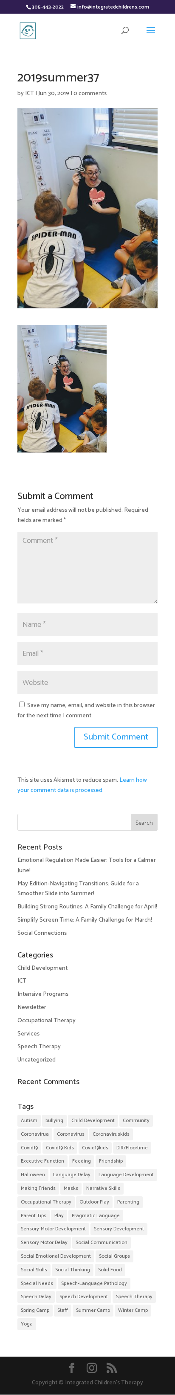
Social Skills (34, 1270)
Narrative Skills (103, 1188)
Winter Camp (133, 1310)
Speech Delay (36, 1297)
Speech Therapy (39, 1047)
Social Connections (42, 933)
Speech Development (83, 1297)
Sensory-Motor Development (53, 1229)
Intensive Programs (42, 994)
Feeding (81, 1161)
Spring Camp (35, 1310)
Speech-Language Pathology (94, 1283)
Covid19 (29, 1148)
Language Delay (71, 1175)
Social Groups (114, 1256)
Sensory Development (119, 1229)
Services (28, 1034)
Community (136, 1121)
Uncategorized (36, 1060)
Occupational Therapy (46, 1021)
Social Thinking (72, 1270)
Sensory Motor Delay (44, 1242)
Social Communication (101, 1242)
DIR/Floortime (132, 1148)
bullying (54, 1121)
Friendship (111, 1161)
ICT (29, 94)
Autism (29, 1121)
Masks (71, 1188)
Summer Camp (93, 1310)
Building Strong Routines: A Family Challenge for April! (87, 907)
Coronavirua (35, 1134)
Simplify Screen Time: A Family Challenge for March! (84, 920)
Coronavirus (71, 1134)
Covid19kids (95, 1148)
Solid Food (110, 1270)
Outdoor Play (94, 1202)
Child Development (42, 968)
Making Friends (38, 1188)
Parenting (128, 1202)
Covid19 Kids (60, 1148)
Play (59, 1216)
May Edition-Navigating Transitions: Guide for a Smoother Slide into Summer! (78, 889)
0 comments (90, 94)
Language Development (126, 1175)
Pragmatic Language (96, 1216)
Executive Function (42, 1161)
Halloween (33, 1175)
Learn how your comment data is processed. (82, 785)
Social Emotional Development (56, 1256)
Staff (62, 1310)
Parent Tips (33, 1216)
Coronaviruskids (111, 1134)
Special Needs (37, 1283)
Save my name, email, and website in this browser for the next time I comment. (86, 711)
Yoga (27, 1324)
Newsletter (31, 1007)
